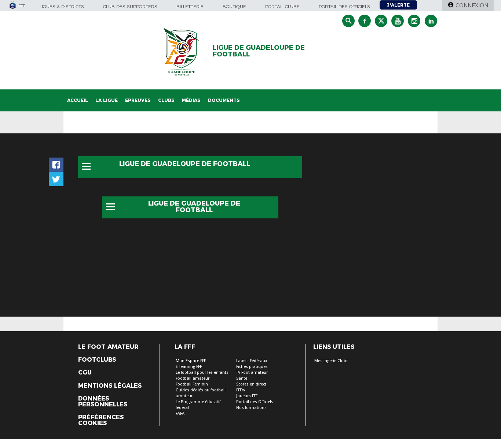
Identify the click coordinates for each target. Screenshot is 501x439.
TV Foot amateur (252, 372)
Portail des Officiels (254, 401)
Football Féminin (192, 384)
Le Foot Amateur (108, 347)
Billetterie (190, 6)
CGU (85, 373)
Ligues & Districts (62, 6)
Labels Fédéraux (251, 360)
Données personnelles (102, 401)
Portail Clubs (282, 6)
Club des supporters (130, 6)
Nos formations (251, 407)
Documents (224, 100)
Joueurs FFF (246, 396)
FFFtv (240, 390)
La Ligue (106, 100)
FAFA (180, 413)
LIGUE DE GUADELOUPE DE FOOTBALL (259, 51)
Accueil (77, 100)
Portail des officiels (344, 6)
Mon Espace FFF (191, 360)
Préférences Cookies (101, 420)
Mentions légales (110, 386)
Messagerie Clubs (331, 360)
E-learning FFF (189, 366)
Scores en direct (251, 384)
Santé (241, 378)
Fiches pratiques (252, 366)
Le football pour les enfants (202, 372)
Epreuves (138, 100)
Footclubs (97, 360)
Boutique (234, 6)
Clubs (166, 100)
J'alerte (398, 5)
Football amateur (192, 378)
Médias (191, 100)
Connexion (472, 5)
